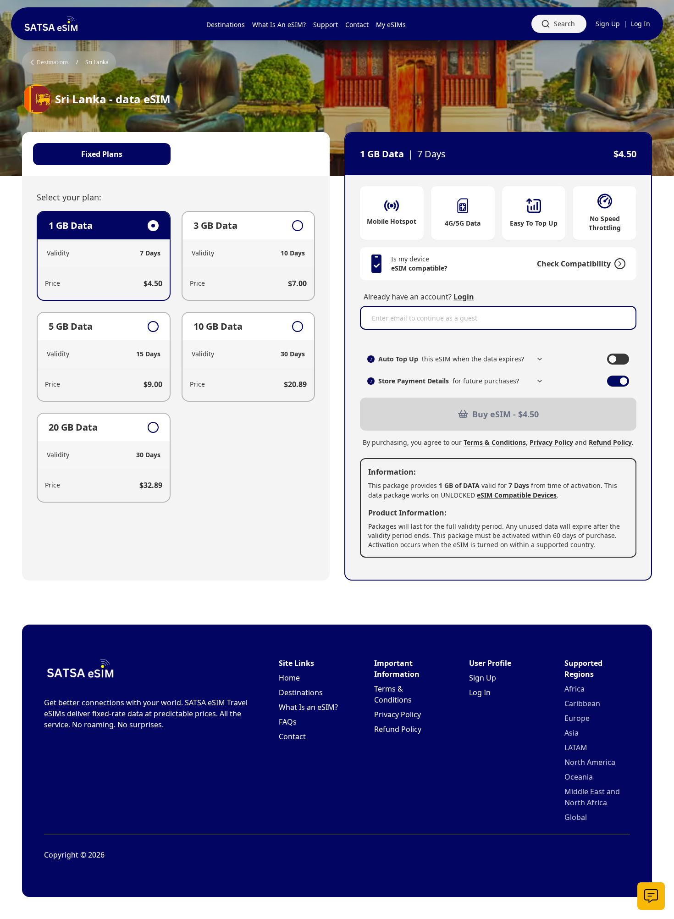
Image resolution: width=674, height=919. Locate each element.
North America (589, 762)
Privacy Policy (551, 442)
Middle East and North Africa (592, 797)
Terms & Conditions (495, 442)
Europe (577, 718)
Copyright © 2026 (74, 855)
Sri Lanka (97, 62)
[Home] (51, 23)
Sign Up (608, 23)
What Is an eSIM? (308, 707)
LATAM (575, 747)
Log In (640, 23)
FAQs (288, 722)
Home (289, 678)
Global (575, 817)
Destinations (301, 692)
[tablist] (176, 154)
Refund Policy (610, 442)
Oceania (578, 777)
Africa (574, 689)
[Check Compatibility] (618, 263)
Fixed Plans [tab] (101, 154)
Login (463, 297)
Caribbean (582, 703)
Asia (571, 733)
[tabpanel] (176, 357)
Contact (292, 736)
